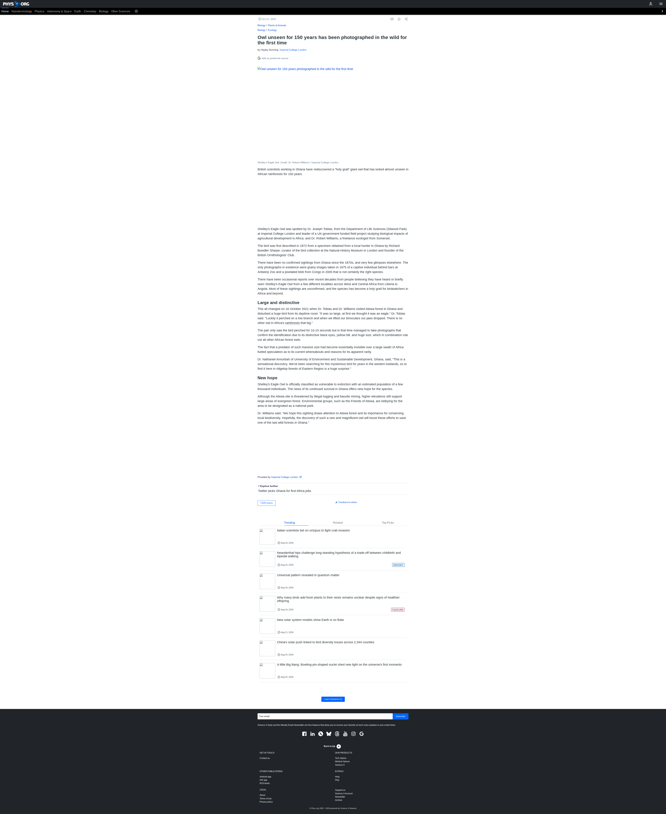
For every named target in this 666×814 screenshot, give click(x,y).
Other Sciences (120, 11)
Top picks (388, 522)
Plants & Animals (277, 25)
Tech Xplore (340, 758)
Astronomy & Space (59, 11)
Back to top (329, 746)
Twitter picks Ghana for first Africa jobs (284, 491)
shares (266, 502)
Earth (77, 11)
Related (338, 522)
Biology (103, 11)
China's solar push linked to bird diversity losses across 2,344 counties (325, 642)
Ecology (272, 30)
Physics (39, 11)
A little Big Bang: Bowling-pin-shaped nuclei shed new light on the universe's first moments (339, 664)
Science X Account (344, 793)
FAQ (337, 780)
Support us (340, 790)
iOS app (263, 780)
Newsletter (340, 797)
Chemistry (90, 11)
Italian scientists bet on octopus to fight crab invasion (313, 530)
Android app (265, 777)
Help (337, 777)
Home (5, 11)
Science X (340, 765)
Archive (338, 800)
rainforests (292, 323)
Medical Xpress (342, 761)
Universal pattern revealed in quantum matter (308, 575)
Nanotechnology (22, 11)
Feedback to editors (347, 502)
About (262, 795)
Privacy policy (266, 802)
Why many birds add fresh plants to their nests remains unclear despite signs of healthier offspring (338, 599)
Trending (289, 522)
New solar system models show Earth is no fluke (310, 620)
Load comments (333, 699)
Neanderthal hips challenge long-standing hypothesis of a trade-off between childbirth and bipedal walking (339, 554)
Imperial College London (293, 49)
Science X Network (348, 808)
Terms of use (266, 798)
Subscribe (400, 716)
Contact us (265, 758)
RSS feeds (265, 783)
